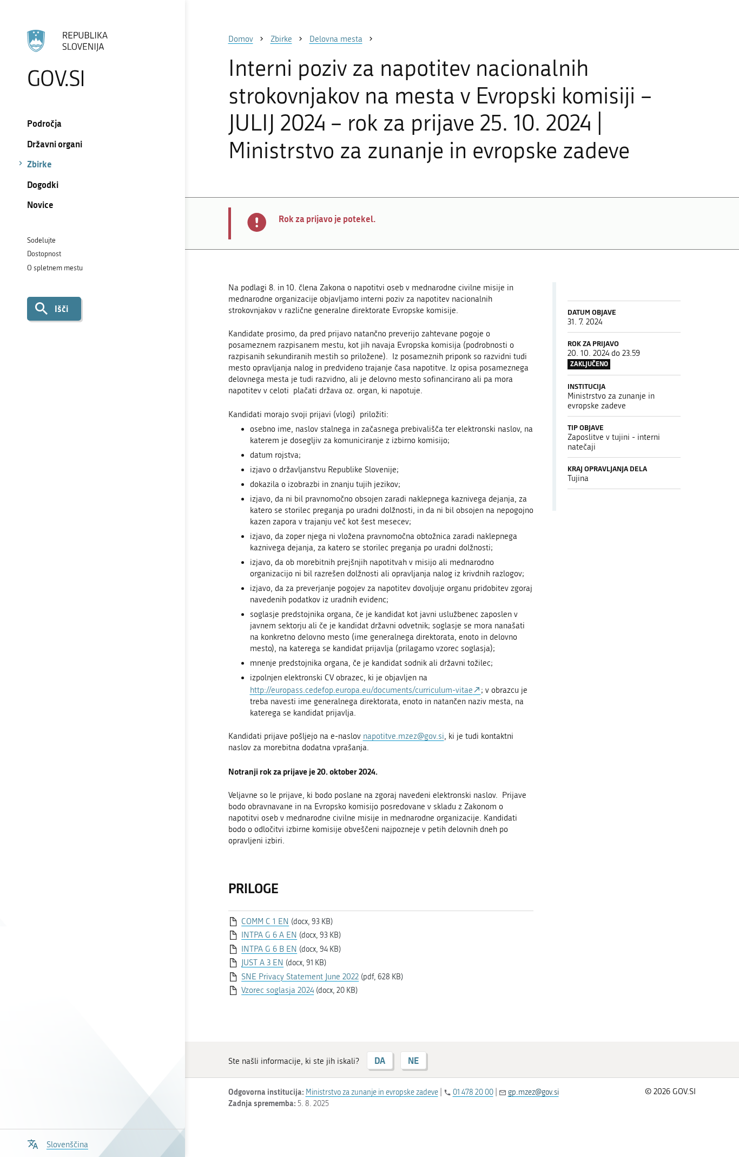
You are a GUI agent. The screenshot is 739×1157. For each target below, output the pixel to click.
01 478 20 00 (473, 1092)
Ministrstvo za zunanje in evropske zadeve (372, 1092)
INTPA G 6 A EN (269, 935)
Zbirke (39, 164)
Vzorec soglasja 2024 (277, 990)
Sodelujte (41, 240)
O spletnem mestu (55, 268)
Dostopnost (44, 254)
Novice (40, 204)
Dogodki (42, 184)
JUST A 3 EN (262, 962)
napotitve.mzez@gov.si (403, 736)
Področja (44, 123)
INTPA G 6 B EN (269, 949)
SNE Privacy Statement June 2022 (300, 976)
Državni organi (54, 144)
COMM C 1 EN (265, 921)
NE (413, 1060)
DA (379, 1060)
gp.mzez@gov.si (533, 1092)
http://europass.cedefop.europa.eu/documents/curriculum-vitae (361, 690)
